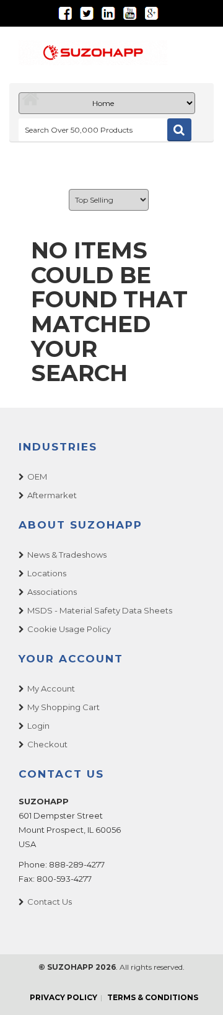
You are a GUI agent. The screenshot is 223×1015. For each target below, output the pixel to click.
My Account (51, 688)
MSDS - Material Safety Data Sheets (99, 610)
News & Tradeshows (67, 555)
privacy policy (63, 997)
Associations (52, 592)
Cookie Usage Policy (69, 629)
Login (38, 726)
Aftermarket (52, 495)
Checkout (47, 744)
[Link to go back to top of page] (198, 990)
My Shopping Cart (63, 707)
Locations (46, 573)
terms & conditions (152, 997)
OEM (37, 476)
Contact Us (49, 902)
